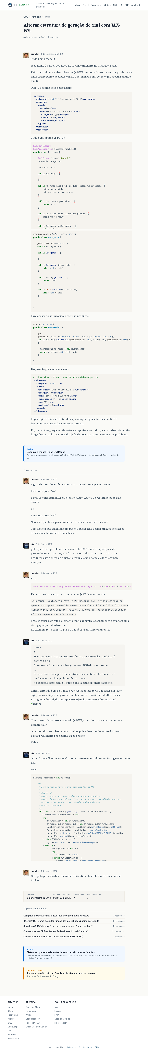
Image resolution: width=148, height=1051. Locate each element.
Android (135, 5)
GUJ (25, 16)
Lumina (57, 1011)
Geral (86, 5)
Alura (56, 1007)
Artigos (29, 1015)
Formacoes (31, 1011)
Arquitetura (13, 1038)
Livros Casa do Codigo (37, 1026)
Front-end (35, 16)
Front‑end (96, 5)
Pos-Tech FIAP (33, 1023)
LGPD (96, 1047)
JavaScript (13, 1026)
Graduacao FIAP (33, 1019)
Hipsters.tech (60, 1023)
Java (78, 5)
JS (121, 5)
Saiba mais (71, 1047)
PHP (127, 5)
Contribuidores (85, 1047)
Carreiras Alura (33, 1007)
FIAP (56, 1015)
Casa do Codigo (62, 1019)
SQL (115, 5)
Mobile (107, 5)
